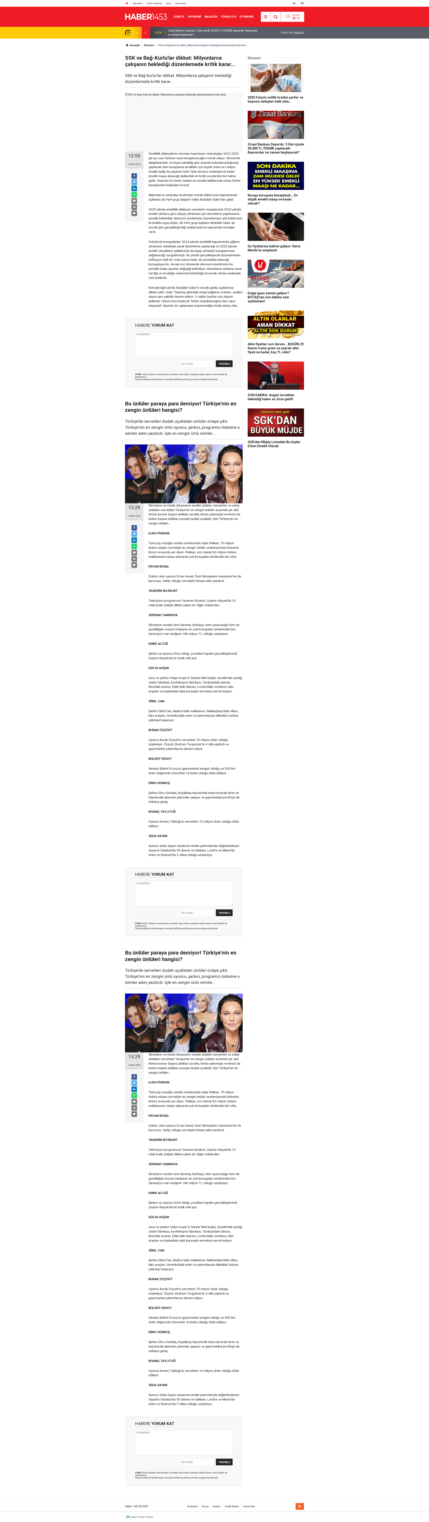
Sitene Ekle (180, 3)
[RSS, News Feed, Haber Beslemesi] (300, 1506)
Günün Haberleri (154, 3)
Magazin (210, 16)
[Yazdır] (134, 207)
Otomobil (246, 16)
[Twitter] (134, 182)
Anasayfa (192, 1506)
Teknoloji (228, 16)
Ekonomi (194, 16)
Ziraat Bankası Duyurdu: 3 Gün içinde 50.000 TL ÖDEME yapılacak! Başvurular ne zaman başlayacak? (212, 32)
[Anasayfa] (127, 3)
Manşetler (137, 3)
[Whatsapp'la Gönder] (134, 194)
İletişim (217, 1506)
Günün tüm (292, 32)
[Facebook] (134, 176)
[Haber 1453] (146, 16)
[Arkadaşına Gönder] (134, 200)
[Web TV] (294, 3)
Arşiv (168, 3)
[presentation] (137, 33)
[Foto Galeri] (302, 3)
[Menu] (266, 17)
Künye (205, 1506)
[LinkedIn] (134, 188)
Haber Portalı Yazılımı (142, 1517)
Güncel (179, 16)
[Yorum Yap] (134, 213)
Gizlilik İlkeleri (232, 1506)
